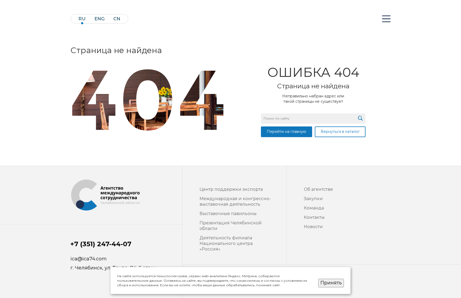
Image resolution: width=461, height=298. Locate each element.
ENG (99, 19)
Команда (314, 207)
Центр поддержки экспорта (231, 189)
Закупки (313, 198)
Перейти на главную (286, 131)
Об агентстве (318, 189)
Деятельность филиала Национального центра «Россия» (226, 243)
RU (82, 19)
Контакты (314, 217)
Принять (331, 283)
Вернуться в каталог (340, 131)
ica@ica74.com (88, 259)
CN (116, 19)
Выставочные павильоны (228, 213)
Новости (313, 226)
